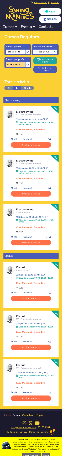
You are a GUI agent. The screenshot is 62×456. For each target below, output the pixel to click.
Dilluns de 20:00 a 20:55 (33, 217)
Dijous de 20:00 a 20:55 (32, 275)
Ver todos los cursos (45, 69)
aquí (45, 451)
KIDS (51, 12)
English (40, 415)
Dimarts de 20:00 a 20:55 (33, 168)
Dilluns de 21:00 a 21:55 (33, 373)
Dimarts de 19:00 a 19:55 (33, 119)
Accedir (55, 2)
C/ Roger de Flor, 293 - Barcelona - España (27, 432)
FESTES (51, 19)
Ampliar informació (31, 145)
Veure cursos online (46, 60)
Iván (21, 134)
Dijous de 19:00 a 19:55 (32, 324)
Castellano (28, 415)
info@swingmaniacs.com (23, 427)
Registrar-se (40, 2)
